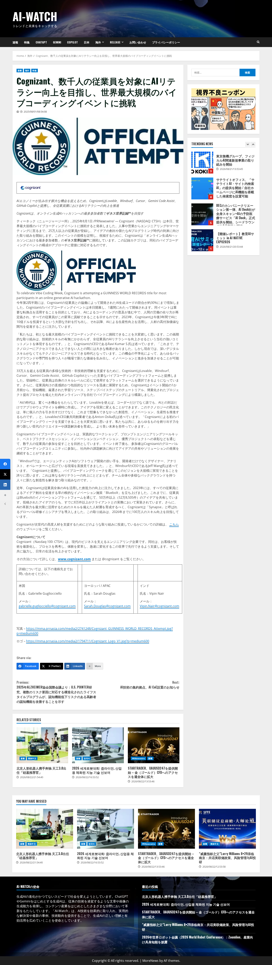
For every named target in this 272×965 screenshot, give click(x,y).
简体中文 (32, 758)
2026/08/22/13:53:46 (143, 781)
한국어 (87, 758)
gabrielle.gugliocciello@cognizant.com (47, 606)
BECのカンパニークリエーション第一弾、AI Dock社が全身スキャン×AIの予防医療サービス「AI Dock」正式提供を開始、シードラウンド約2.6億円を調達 (202, 214)
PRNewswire (138, 758)
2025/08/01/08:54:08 (35, 111)
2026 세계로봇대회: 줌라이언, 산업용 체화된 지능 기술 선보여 (98, 745)
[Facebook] (5, 464)
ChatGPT (41, 42)
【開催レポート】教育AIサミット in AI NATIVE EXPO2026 (202, 240)
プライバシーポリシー (166, 42)
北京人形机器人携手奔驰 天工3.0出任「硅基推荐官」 (42, 745)
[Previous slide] (247, 144)
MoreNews (150, 960)
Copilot (72, 42)
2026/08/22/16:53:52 (87, 777)
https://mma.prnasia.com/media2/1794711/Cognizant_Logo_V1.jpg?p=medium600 (87, 641)
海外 (98, 42)
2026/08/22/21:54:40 (31, 777)
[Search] (258, 42)
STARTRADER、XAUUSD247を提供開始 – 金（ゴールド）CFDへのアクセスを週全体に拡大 (153, 745)
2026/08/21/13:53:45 (231, 169)
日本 (86, 42)
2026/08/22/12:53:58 (214, 866)
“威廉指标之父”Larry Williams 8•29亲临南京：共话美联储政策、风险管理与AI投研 (227, 829)
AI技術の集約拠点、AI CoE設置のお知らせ (149, 684)
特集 (27, 42)
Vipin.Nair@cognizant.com (159, 606)
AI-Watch (35, 16)
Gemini (57, 42)
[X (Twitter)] (5, 474)
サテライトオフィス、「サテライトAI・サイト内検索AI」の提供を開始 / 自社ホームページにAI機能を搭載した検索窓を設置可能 (202, 188)
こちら (174, 524)
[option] (223, 165)
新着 (20, 70)
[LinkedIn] (5, 485)
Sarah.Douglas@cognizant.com (107, 606)
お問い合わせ (137, 42)
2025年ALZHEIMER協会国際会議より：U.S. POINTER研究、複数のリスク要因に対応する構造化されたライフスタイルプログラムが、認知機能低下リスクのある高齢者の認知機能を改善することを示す (56, 692)
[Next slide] (252, 144)
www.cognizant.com (74, 559)
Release (115, 42)
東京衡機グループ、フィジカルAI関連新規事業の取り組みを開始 (202, 163)
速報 (15, 42)
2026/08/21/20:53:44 (231, 246)
